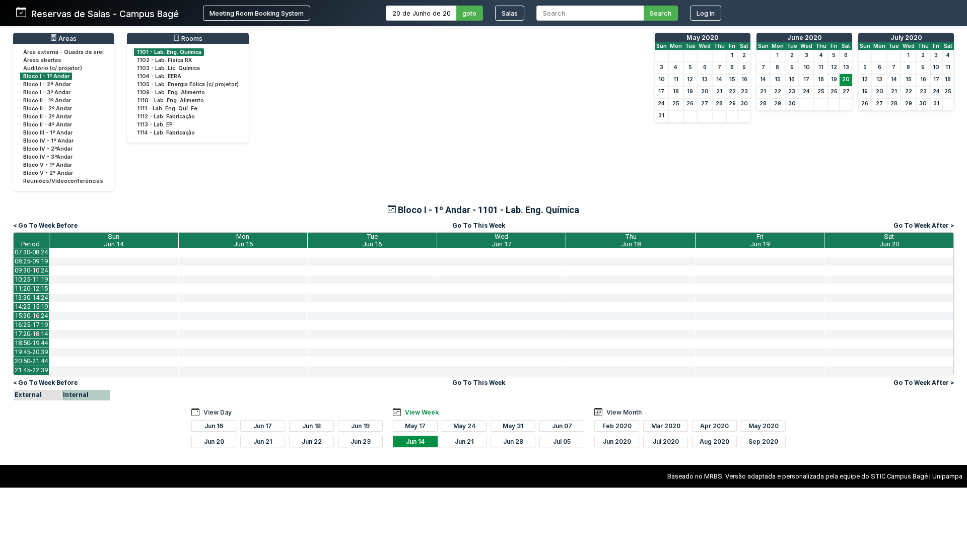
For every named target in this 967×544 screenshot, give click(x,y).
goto (469, 13)
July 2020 (906, 37)
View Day (217, 412)
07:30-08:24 (31, 252)
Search (660, 13)
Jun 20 (214, 441)
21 (719, 91)
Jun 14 (415, 441)
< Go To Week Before (45, 225)
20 (705, 91)
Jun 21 (262, 441)
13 (705, 79)
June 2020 (804, 37)
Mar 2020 (665, 426)
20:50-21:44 (31, 361)
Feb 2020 (617, 426)
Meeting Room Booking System (257, 13)
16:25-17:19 (31, 324)
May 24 (464, 426)
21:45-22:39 (31, 370)
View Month (624, 412)
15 (732, 79)
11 (675, 79)
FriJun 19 (760, 240)
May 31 (513, 426)
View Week (422, 412)
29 (732, 103)
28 (719, 103)
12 (690, 79)
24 (661, 103)
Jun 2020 (617, 441)
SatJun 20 (889, 240)
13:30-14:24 (31, 297)
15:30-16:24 (31, 315)
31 (661, 115)
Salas (510, 13)
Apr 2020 (714, 426)
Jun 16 (213, 426)
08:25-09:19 (31, 261)
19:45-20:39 (31, 352)
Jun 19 (360, 426)
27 (704, 103)
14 (719, 79)
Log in (706, 13)
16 (744, 79)
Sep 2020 (763, 441)
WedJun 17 (501, 240)
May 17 (415, 426)
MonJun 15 (243, 240)
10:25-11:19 (31, 279)
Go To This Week (478, 225)
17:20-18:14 (31, 333)
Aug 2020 (714, 441)
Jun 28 (513, 441)
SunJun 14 (113, 240)
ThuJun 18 (631, 240)
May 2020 (702, 37)
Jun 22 (312, 441)
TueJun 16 (372, 240)
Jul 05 (562, 441)
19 (690, 91)
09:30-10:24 (31, 270)
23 (744, 91)
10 (661, 79)
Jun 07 (562, 426)
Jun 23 (361, 441)
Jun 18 (311, 426)
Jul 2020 (666, 441)
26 (690, 103)
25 (675, 103)
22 (732, 91)
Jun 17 (262, 426)
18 (676, 91)
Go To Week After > (923, 225)
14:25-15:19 (31, 306)
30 (744, 103)
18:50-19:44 (31, 343)
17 (661, 91)
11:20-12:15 (31, 288)
